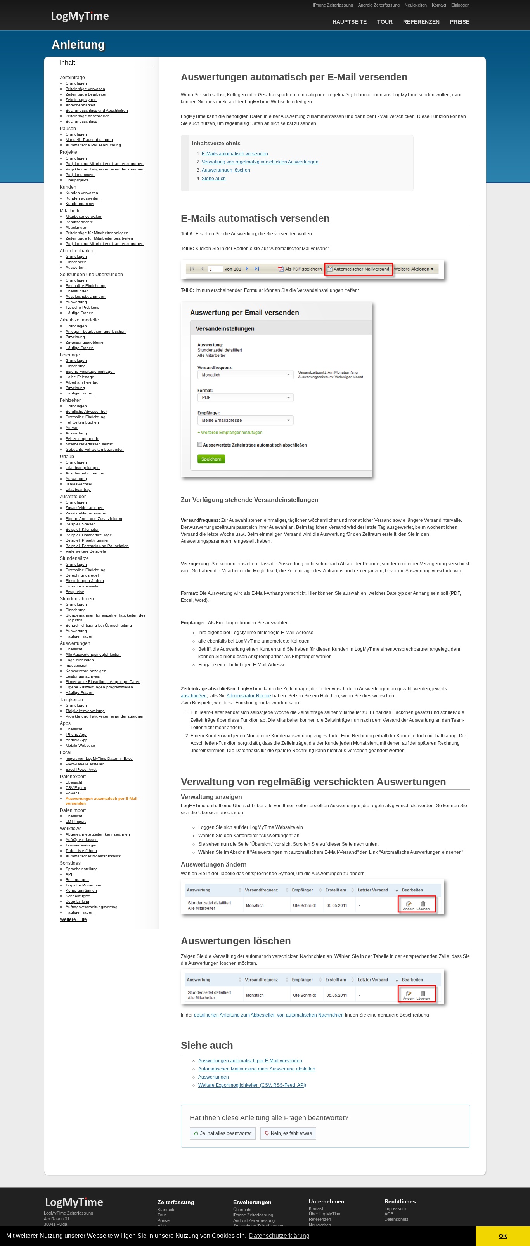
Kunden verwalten (82, 193)
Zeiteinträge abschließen (88, 116)
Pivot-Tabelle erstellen (85, 764)
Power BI (74, 793)
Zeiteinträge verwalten (85, 89)
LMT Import (76, 821)
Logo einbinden (80, 660)
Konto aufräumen (81, 890)
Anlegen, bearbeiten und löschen (96, 331)
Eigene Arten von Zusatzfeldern (94, 518)
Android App (77, 740)
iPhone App (76, 734)
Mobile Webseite (80, 745)
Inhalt (67, 62)
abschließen (194, 696)
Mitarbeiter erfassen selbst (89, 444)
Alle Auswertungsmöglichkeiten (93, 654)
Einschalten (76, 262)
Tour (385, 22)
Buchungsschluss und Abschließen (97, 110)
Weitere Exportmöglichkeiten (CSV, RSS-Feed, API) (252, 1085)
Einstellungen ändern (85, 581)
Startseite (166, 1209)
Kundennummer (80, 204)
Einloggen (460, 5)
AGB (389, 1213)
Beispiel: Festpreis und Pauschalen (97, 546)
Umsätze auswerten (83, 586)
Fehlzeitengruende (82, 438)
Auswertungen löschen (226, 170)
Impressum (395, 1208)
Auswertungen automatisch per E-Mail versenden (250, 1061)
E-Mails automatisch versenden (235, 153)
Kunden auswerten (83, 198)
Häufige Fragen (80, 313)
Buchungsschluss (81, 121)
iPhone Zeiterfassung (333, 5)
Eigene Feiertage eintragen (90, 371)
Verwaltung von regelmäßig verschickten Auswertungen (260, 162)
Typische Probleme (82, 307)
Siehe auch (214, 178)
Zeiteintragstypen (81, 99)
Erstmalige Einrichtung (86, 285)
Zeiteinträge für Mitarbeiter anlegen (97, 233)
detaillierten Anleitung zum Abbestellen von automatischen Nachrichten (269, 1015)
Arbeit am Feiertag (82, 382)
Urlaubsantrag (78, 489)
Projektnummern (80, 174)
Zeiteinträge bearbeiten (86, 94)
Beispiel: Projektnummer (87, 540)
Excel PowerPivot (81, 769)
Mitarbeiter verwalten (84, 216)
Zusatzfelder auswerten (86, 513)
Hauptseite (350, 22)
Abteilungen (76, 227)
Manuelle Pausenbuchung (89, 139)
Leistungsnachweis (83, 676)
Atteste (72, 428)
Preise (459, 22)
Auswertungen (213, 1077)
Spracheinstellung (82, 869)
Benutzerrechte (79, 222)
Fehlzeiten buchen (82, 422)
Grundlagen (76, 83)
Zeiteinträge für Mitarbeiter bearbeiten (99, 238)
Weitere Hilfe (73, 919)
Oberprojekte (77, 180)
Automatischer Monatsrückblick (93, 856)
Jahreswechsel (79, 484)
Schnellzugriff (78, 896)
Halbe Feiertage (80, 377)
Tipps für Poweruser (83, 885)
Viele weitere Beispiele (86, 551)
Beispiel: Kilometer (82, 529)
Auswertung (76, 302)
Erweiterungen (252, 1202)
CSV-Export (76, 787)
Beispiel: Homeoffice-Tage (89, 535)
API (69, 874)
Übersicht (74, 649)
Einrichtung (76, 366)
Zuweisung (75, 337)
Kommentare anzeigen (86, 671)
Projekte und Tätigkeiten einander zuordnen (105, 169)
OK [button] (503, 1236)
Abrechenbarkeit (80, 105)
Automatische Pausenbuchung (93, 145)
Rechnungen (77, 880)
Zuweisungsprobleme (85, 342)
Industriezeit (76, 665)
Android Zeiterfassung (379, 5)
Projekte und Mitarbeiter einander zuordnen (105, 164)
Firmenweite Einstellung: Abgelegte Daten (103, 681)
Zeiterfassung (176, 1202)
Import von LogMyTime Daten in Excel (99, 758)
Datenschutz (397, 1219)
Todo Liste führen (81, 850)
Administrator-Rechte (249, 696)
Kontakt (439, 5)
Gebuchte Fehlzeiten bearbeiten (95, 449)
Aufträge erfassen (82, 840)
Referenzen (421, 22)
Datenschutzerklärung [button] (279, 1235)
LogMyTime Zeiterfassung (68, 1213)
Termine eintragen (82, 845)
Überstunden (77, 291)
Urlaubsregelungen (83, 468)
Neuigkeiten (416, 5)
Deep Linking (77, 901)
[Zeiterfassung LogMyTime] (76, 1203)
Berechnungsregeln (83, 575)
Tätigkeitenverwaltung (85, 711)
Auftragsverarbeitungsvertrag (92, 907)
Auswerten (75, 267)
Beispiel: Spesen (81, 524)
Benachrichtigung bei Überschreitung (99, 625)
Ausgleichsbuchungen (86, 296)
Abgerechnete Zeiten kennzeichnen (98, 834)
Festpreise (75, 591)
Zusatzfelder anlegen (85, 508)
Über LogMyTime (325, 1213)
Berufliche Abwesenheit (86, 411)
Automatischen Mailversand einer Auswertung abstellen (256, 1069)
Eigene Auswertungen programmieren (99, 687)
